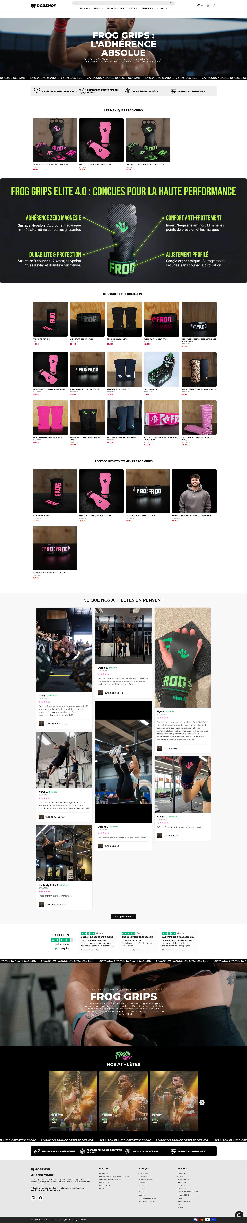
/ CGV (83, 1220)
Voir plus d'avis (123, 916)
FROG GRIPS (182, 1183)
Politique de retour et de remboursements (114, 1176)
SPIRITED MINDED (184, 1201)
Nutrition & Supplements (147, 1198)
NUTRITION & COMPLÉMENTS (121, 8)
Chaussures (142, 1186)
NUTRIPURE (181, 1189)
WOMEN (84, 8)
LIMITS (97, 8)
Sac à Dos (141, 1195)
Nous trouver (103, 1173)
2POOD (180, 1207)
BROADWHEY (182, 1173)
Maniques (141, 1192)
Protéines (141, 1189)
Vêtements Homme (145, 1180)
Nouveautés (142, 1176)
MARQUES (146, 8)
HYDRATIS (181, 1186)
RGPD (101, 1189)
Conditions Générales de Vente (110, 1180)
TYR (178, 1204)
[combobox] (123, 3)
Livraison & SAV (104, 1183)
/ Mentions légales (72, 1220)
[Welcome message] (239, 1215)
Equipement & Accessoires (147, 1201)
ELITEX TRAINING (183, 1180)
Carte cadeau (143, 1173)
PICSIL (179, 1198)
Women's (141, 1183)
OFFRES (161, 8)
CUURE (180, 1176)
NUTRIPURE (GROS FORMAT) (187, 1192)
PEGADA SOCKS (183, 1195)
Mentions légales (105, 1186)
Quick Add (55, 160)
